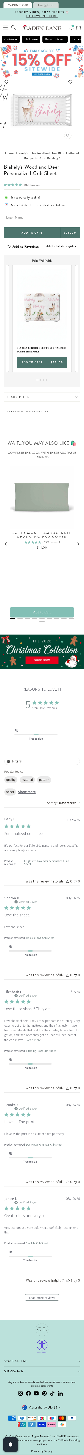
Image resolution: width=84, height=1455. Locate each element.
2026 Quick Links (15, 1361)
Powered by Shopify (42, 1451)
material (27, 780)
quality (11, 780)
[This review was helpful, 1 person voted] (68, 1280)
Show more (27, 792)
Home (9, 153)
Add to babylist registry (61, 246)
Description (18, 397)
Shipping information (27, 411)
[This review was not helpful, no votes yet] (75, 881)
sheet (10, 792)
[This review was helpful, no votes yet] (67, 881)
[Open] (10, 1444)
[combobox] (63, 803)
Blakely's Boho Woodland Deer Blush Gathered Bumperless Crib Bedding (47, 155)
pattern (44, 780)
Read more (33, 1040)
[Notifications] (71, 27)
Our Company (13, 1371)
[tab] (17, 5)
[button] (42, 82)
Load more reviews (42, 1298)
